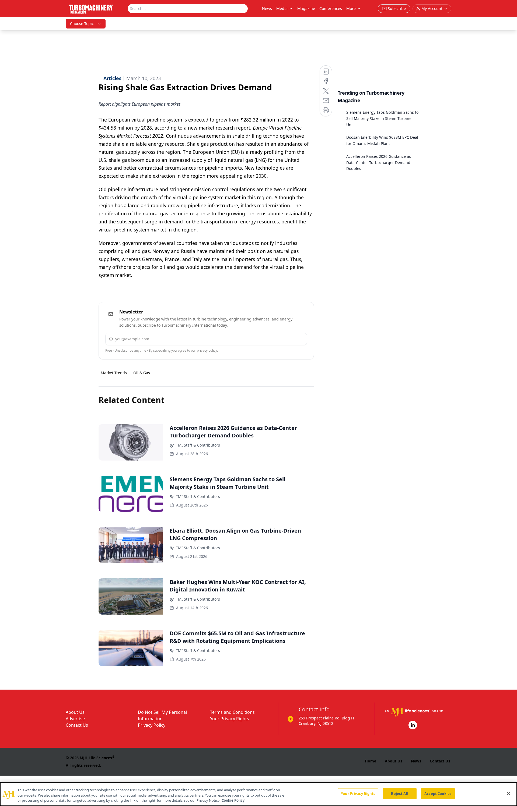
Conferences (330, 8)
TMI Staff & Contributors (198, 445)
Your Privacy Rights (229, 719)
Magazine (306, 8)
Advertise (75, 719)
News (267, 8)
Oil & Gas (141, 372)
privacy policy (207, 350)
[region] (258, 794)
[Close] (508, 793)
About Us (75, 712)
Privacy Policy (151, 725)
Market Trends (114, 372)
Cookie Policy (233, 800)
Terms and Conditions (232, 712)
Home (370, 761)
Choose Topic (82, 23)
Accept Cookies (437, 793)
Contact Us (77, 725)
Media (282, 8)
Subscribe (287, 338)
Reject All (399, 793)
